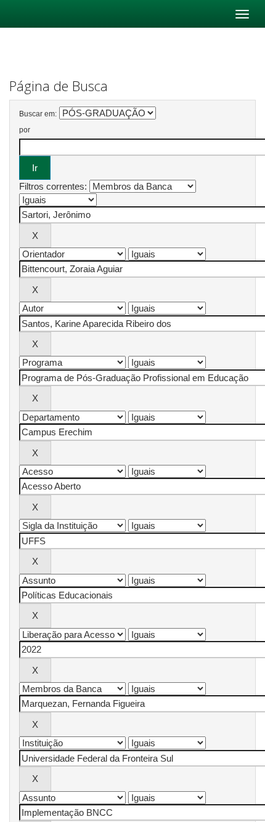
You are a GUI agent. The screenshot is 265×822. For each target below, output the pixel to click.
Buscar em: (38, 114)
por (24, 130)
